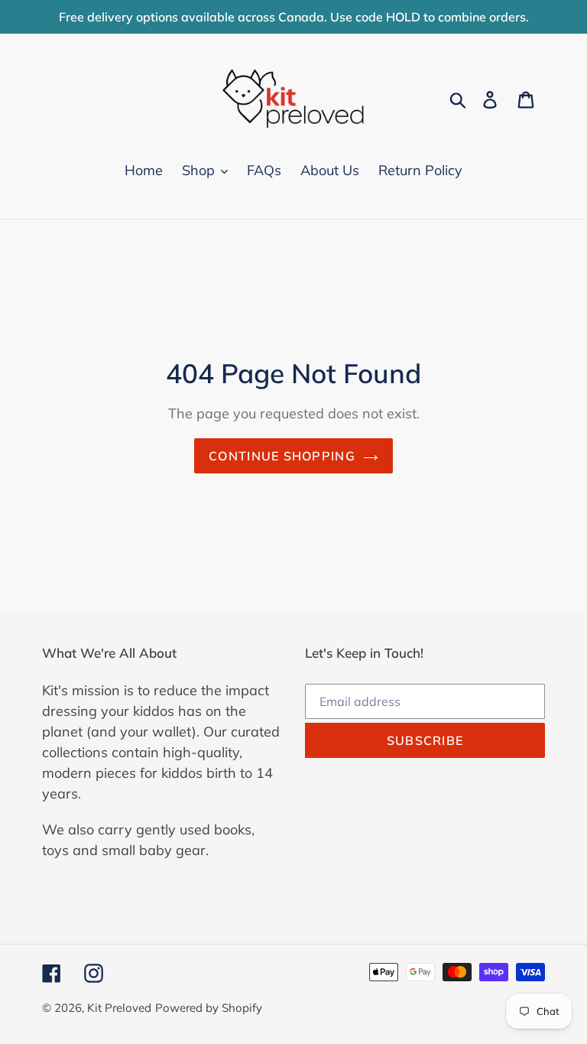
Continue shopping (282, 455)
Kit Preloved (119, 1007)
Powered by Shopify (208, 1007)
